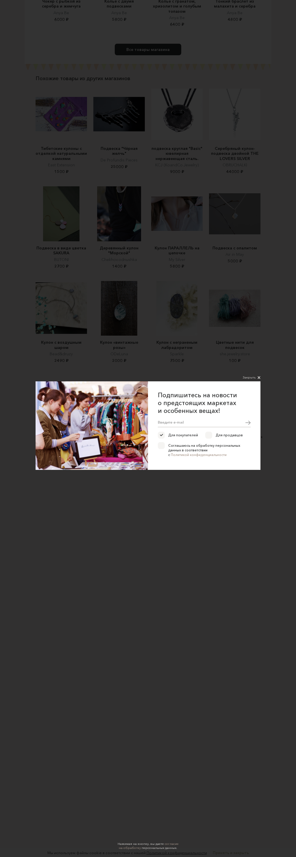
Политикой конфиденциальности (199, 455)
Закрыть (249, 377)
